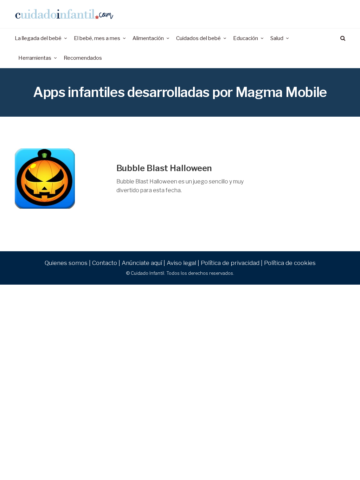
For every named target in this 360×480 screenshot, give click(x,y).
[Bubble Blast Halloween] (60, 178)
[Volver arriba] (337, 459)
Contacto (104, 262)
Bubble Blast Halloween (164, 168)
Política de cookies (290, 262)
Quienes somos (66, 262)
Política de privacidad (230, 262)
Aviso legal (181, 262)
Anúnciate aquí (142, 262)
